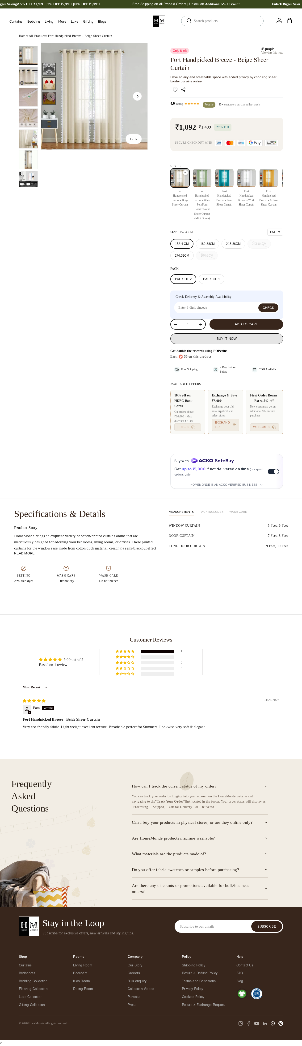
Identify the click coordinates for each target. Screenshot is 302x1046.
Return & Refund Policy (200, 972)
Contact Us (244, 965)
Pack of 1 (211, 279)
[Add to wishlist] (175, 89)
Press (132, 1004)
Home (23, 36)
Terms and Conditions (199, 980)
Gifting (88, 21)
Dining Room (83, 988)
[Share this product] (184, 89)
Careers (134, 972)
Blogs (102, 21)
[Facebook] (248, 1023)
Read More (24, 553)
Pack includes (211, 511)
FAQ (239, 972)
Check (268, 308)
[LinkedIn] (264, 1023)
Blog (239, 980)
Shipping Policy (193, 965)
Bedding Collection (33, 980)
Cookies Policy (193, 996)
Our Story (135, 965)
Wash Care (238, 511)
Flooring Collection (33, 988)
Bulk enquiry (137, 980)
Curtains (16, 21)
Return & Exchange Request (204, 1004)
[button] (290, 21)
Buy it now (227, 338)
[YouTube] (256, 1023)
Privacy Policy (192, 988)
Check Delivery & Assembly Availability (204, 297)
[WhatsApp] (272, 1023)
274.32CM (182, 255)
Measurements (181, 511)
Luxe (74, 21)
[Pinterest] (280, 1023)
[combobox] (222, 21)
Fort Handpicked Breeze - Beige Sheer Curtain (80, 36)
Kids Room (81, 980)
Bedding (33, 21)
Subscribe (266, 926)
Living (49, 21)
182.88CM (207, 244)
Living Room (82, 965)
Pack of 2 (183, 279)
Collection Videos (141, 988)
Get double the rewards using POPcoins (198, 351)
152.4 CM (182, 244)
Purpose (134, 996)
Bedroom (80, 972)
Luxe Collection (30, 996)
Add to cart (246, 324)
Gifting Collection (32, 1004)
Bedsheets (27, 972)
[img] (34, 701)
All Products (37, 36)
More (62, 21)
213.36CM (233, 244)
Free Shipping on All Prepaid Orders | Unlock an (186, 3)
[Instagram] (240, 1023)
